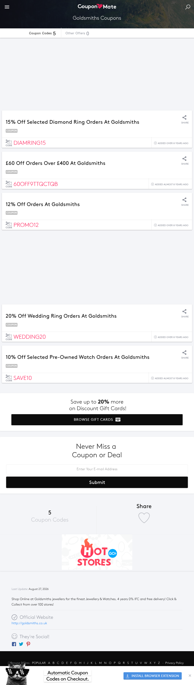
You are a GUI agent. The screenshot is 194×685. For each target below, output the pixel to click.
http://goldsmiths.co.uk (29, 623)
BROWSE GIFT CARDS (94, 419)
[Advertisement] (97, 73)
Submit (97, 482)
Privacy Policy (174, 663)
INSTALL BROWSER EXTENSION (155, 676)
